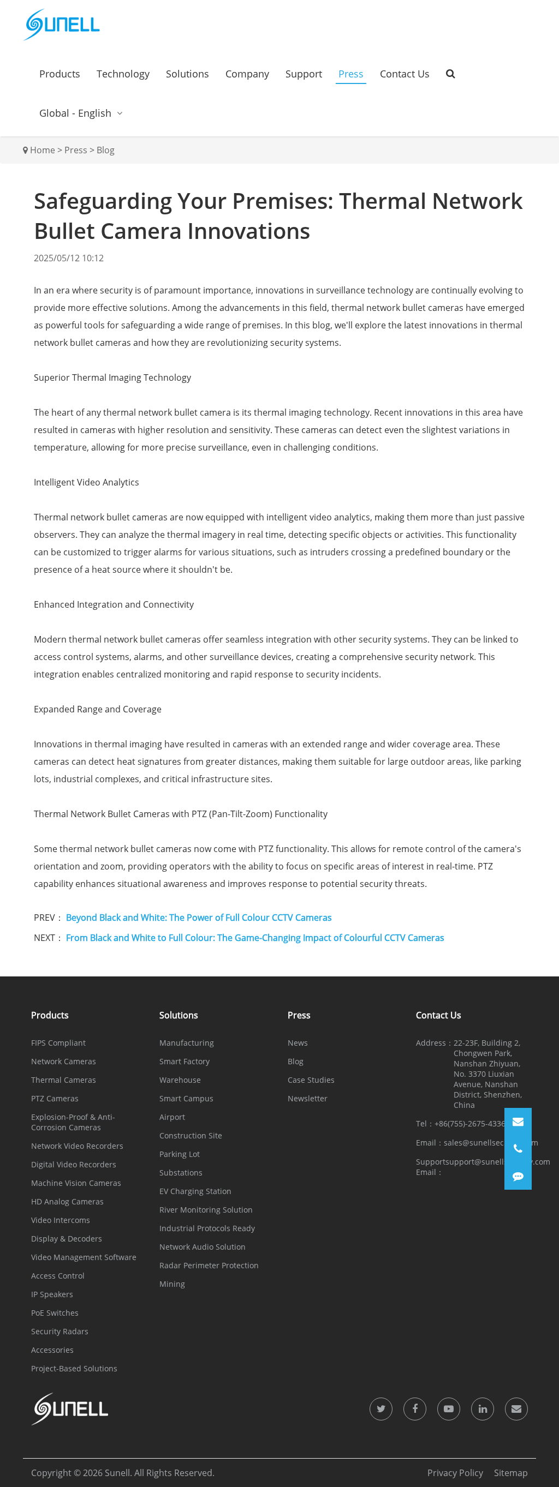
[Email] (518, 1121)
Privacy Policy (455, 1473)
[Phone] (518, 1148)
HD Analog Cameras (67, 1201)
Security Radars (59, 1331)
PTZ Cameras (55, 1098)
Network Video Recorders (77, 1146)
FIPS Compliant (58, 1043)
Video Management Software (83, 1257)
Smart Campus (186, 1098)
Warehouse (180, 1080)
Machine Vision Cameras (76, 1183)
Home (42, 150)
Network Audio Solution (202, 1247)
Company (247, 73)
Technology (123, 73)
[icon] (381, 1409)
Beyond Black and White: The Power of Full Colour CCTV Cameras (199, 918)
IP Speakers (52, 1294)
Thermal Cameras (63, 1080)
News (298, 1043)
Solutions (187, 73)
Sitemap (511, 1473)
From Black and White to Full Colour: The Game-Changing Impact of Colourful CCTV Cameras (255, 938)
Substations (181, 1172)
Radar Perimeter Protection (209, 1265)
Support (304, 73)
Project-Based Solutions (74, 1368)
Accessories (52, 1350)
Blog (106, 150)
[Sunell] (61, 24)
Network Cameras (63, 1061)
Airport (172, 1117)
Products (59, 73)
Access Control (58, 1275)
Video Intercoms (60, 1220)
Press (351, 73)
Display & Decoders (66, 1238)
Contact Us (405, 73)
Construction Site (190, 1135)
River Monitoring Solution (206, 1209)
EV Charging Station (195, 1191)
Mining (172, 1284)
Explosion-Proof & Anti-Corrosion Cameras (73, 1122)
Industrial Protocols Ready (207, 1228)
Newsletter (308, 1098)
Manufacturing (186, 1043)
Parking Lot (179, 1154)
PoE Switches (55, 1313)
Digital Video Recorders (73, 1164)
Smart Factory (184, 1061)
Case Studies (311, 1080)
